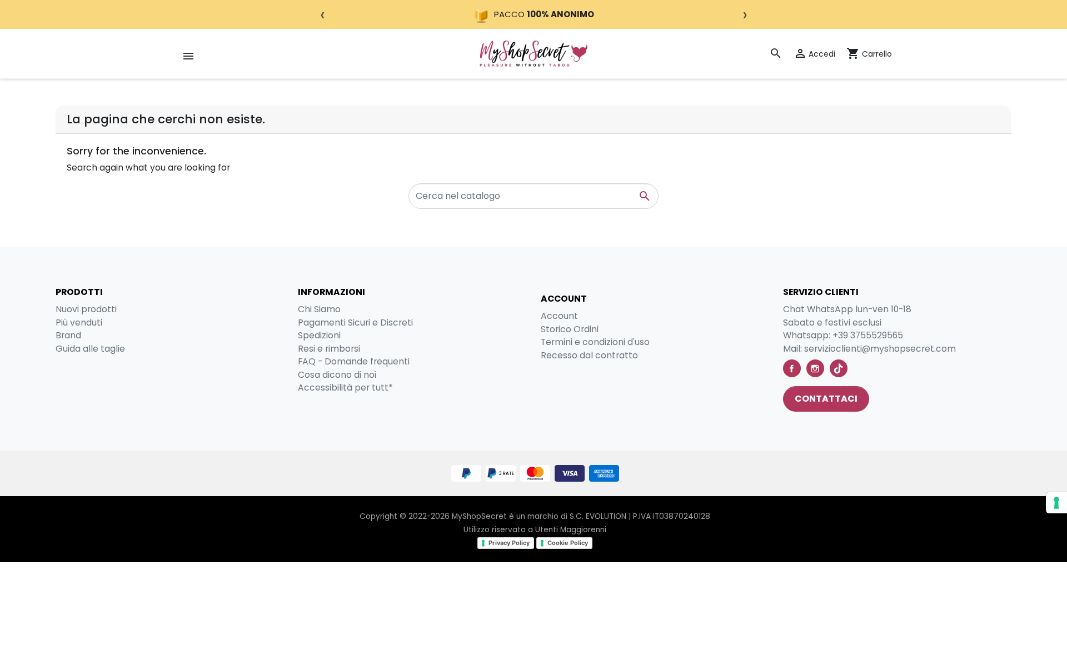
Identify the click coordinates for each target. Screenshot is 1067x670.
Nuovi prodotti (86, 309)
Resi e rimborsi (329, 348)
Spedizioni (319, 335)
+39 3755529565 (867, 335)
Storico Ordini (570, 329)
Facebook (792, 368)
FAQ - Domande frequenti (354, 361)
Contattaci (826, 398)
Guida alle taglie (90, 348)
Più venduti (79, 322)
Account (559, 316)
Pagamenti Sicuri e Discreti (355, 322)
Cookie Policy (567, 543)
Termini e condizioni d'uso (595, 342)
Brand (68, 335)
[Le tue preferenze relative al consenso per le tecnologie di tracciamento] (1056, 502)
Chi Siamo (319, 309)
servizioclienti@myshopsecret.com (880, 348)
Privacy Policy (509, 543)
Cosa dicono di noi (337, 375)
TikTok (838, 368)
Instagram (815, 368)
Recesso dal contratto (589, 355)
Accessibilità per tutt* (345, 387)
